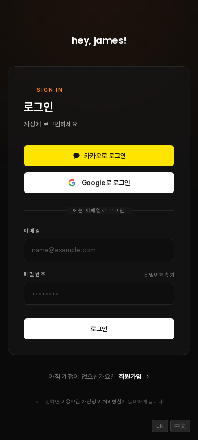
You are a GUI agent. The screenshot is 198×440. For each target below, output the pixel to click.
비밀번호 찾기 (159, 275)
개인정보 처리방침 (102, 402)
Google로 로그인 (106, 183)
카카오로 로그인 (105, 156)
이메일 (32, 231)
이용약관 (70, 402)
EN (160, 426)
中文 (180, 426)
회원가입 (131, 376)
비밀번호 (35, 274)
